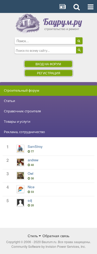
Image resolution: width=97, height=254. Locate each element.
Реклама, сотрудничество (24, 131)
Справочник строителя (22, 111)
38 (32, 178)
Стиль (33, 235)
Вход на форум (48, 64)
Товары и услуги (17, 121)
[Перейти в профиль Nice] (20, 189)
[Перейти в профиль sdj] (20, 202)
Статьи (9, 100)
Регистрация (48, 73)
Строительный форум (21, 90)
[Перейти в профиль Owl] (20, 175)
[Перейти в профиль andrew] (20, 162)
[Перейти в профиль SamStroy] (20, 149)
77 (32, 151)
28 (32, 205)
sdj (30, 200)
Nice (31, 186)
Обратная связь (55, 235)
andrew (33, 159)
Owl (30, 173)
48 (32, 165)
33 (32, 192)
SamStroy (35, 146)
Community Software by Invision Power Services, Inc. (48, 246)
